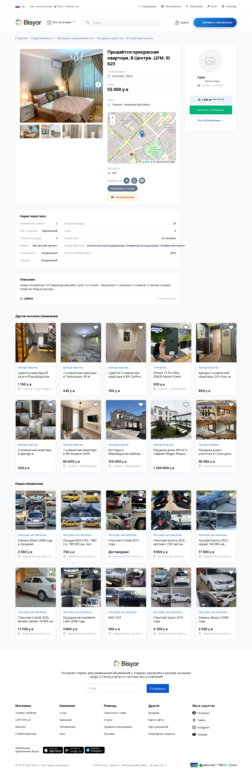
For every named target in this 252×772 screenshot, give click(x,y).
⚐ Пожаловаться (166, 298)
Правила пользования (118, 727)
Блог (62, 734)
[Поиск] (88, 22)
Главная (21, 38)
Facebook (203, 713)
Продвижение (125, 197)
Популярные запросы (161, 734)
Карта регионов (158, 727)
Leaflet (145, 161)
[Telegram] (126, 180)
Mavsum (20, 727)
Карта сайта (156, 720)
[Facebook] (142, 180)
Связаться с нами (115, 713)
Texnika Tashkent (25, 713)
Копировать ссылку (122, 188)
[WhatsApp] (134, 180)
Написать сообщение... (210, 110)
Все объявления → (211, 120)
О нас (63, 713)
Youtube (202, 734)
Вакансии (65, 720)
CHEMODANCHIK (25, 734)
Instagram (203, 727)
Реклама (109, 734)
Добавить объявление (217, 22)
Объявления (67, 727)
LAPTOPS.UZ (23, 720)
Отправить (158, 689)
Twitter (201, 720)
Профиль (154, 713)
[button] (98, 84)
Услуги (108, 720)
